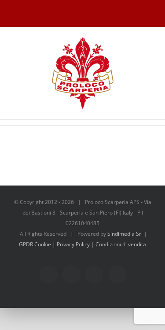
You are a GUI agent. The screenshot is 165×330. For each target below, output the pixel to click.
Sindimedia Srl (125, 233)
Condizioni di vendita (120, 244)
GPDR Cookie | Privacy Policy (55, 244)
